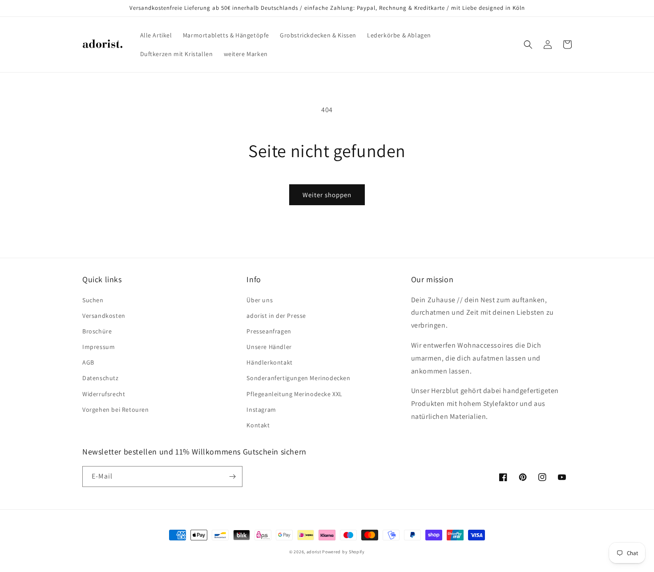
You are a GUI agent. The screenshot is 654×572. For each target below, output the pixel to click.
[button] (528, 44)
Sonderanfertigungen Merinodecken (298, 378)
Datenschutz (100, 378)
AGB (88, 362)
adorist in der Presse (276, 316)
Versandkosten (103, 316)
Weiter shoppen (327, 195)
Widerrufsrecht (103, 394)
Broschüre (97, 331)
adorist (314, 552)
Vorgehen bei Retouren (115, 410)
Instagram (261, 410)
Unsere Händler (268, 347)
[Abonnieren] (232, 476)
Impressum (98, 347)
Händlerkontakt (269, 362)
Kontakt (258, 425)
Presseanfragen (268, 331)
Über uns (259, 300)
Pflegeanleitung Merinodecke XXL (294, 394)
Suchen (93, 300)
